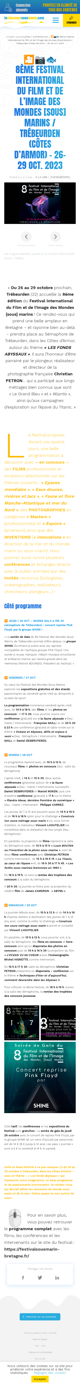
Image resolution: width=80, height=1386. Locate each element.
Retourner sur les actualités (41, 1316)
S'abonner (71, 22)
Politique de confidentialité (40, 1352)
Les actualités (23, 36)
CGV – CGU (40, 1346)
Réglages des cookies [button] (50, 1373)
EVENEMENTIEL (41, 36)
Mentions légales (40, 1339)
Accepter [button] (40, 1379)
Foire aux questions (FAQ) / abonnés (40, 1333)
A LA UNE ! (42, 177)
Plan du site (40, 1359)
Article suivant (55, 245)
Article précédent (26, 245)
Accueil (10, 36)
